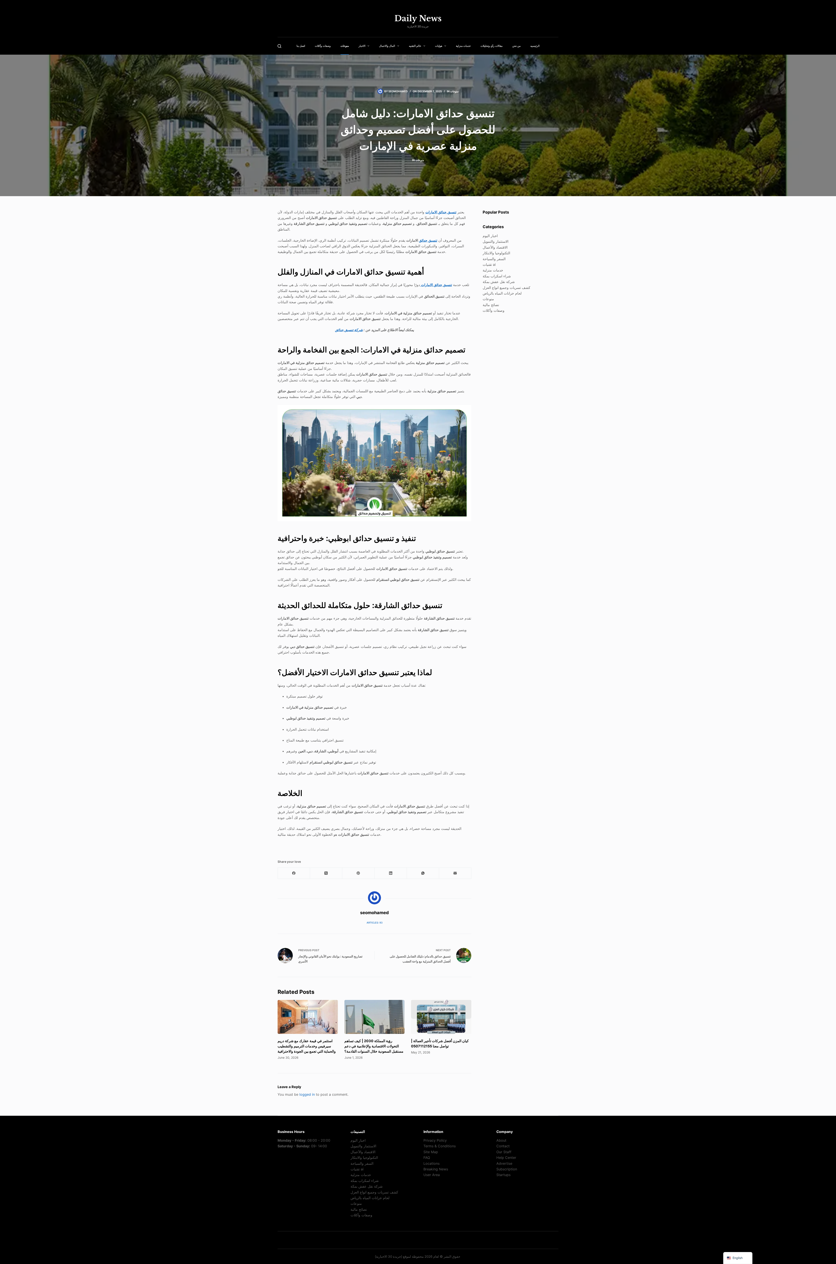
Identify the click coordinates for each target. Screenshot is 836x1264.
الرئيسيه (534, 45)
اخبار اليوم (490, 236)
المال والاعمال (387, 45)
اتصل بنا (301, 45)
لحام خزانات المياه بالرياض (502, 293)
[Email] (455, 873)
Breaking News (435, 1169)
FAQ (426, 1157)
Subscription (506, 1169)
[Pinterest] (358, 873)
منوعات (344, 45)
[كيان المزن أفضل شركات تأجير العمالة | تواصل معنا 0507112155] (441, 1017)
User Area (431, 1175)
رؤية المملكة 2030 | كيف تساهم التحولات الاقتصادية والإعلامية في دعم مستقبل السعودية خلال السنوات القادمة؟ (373, 1046)
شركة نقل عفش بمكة (499, 282)
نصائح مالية (491, 305)
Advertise (504, 1163)
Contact (503, 1146)
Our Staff (503, 1152)
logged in (307, 1094)
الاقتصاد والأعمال (495, 247)
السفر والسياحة (494, 259)
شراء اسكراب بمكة (497, 276)
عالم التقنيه (415, 45)
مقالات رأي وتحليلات (491, 45)
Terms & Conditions (439, 1146)
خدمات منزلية (463, 45)
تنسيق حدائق (428, 240)
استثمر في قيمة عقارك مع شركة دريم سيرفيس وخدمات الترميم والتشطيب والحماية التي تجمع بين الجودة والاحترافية (307, 1046)
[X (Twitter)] (326, 873)
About (501, 1140)
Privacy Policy (435, 1140)
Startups (503, 1175)
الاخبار (362, 45)
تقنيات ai (489, 264)
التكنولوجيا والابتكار (496, 253)
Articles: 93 (375, 922)
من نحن (516, 45)
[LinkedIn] (391, 873)
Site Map (430, 1152)
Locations (431, 1163)
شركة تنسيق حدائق (349, 330)
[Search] (279, 46)
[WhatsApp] (423, 873)
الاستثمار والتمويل (495, 241)
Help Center (506, 1157)
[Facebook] (294, 873)
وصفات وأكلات (323, 45)
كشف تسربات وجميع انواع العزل (506, 287)
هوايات (438, 45)
